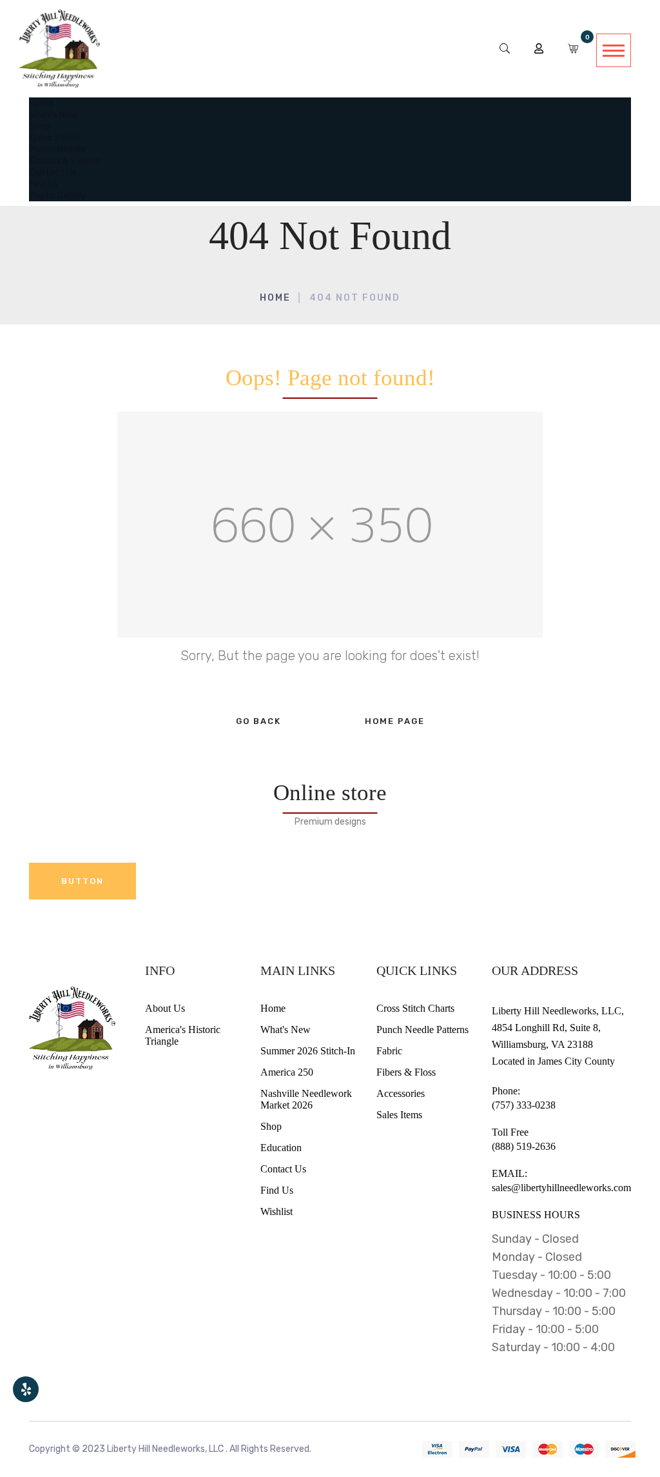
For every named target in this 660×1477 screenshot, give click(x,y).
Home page (395, 721)
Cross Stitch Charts (415, 1008)
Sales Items (399, 1114)
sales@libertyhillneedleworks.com (561, 1187)
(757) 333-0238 (524, 1105)
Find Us (276, 1190)
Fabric (389, 1050)
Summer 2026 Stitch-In (307, 1050)
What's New (285, 1029)
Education (281, 1147)
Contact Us (283, 1168)
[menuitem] (41, 102)
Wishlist (276, 1211)
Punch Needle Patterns (422, 1029)
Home (275, 297)
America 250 (286, 1072)
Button (82, 881)
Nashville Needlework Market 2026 (306, 1099)
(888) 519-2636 (524, 1146)
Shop (271, 1126)
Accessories (400, 1093)
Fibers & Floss (406, 1072)
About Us (165, 1008)
